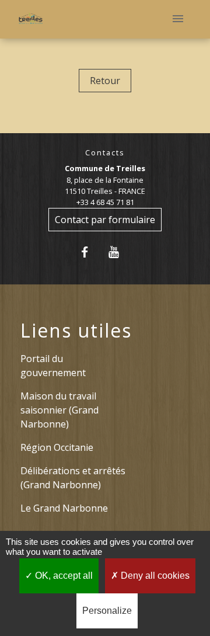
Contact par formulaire (105, 219)
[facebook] (90, 252)
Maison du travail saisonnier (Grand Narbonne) (59, 410)
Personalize (107, 611)
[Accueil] (30, 19)
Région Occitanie (56, 447)
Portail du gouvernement (53, 365)
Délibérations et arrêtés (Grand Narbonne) (72, 477)
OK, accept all (63, 576)
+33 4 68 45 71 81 (105, 202)
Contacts (105, 152)
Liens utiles (76, 330)
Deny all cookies (154, 576)
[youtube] (119, 252)
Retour (105, 80)
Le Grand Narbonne (64, 508)
